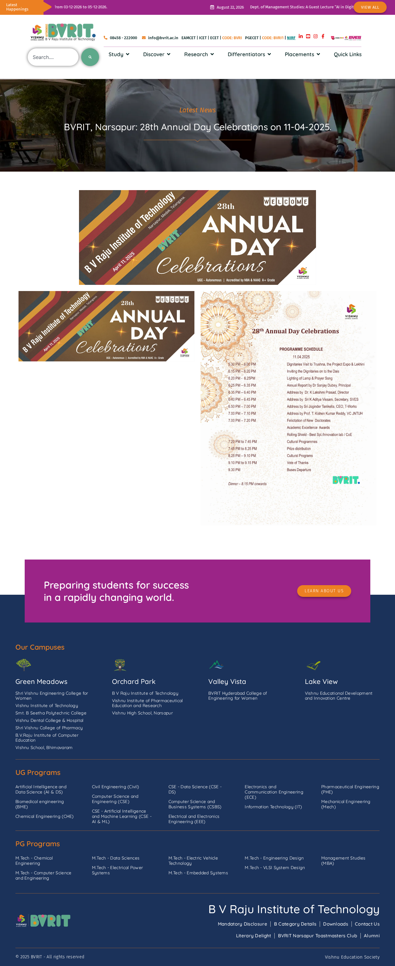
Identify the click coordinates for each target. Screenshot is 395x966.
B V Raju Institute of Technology (294, 909)
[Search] (90, 57)
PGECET (252, 37)
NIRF (291, 37)
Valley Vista (227, 681)
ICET (203, 37)
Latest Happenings (17, 6)
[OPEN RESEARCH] (212, 54)
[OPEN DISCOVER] (168, 54)
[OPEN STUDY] (127, 54)
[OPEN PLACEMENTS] (318, 54)
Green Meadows (41, 681)
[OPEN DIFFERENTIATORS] (269, 54)
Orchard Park (134, 681)
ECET (214, 37)
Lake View (321, 681)
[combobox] (53, 57)
